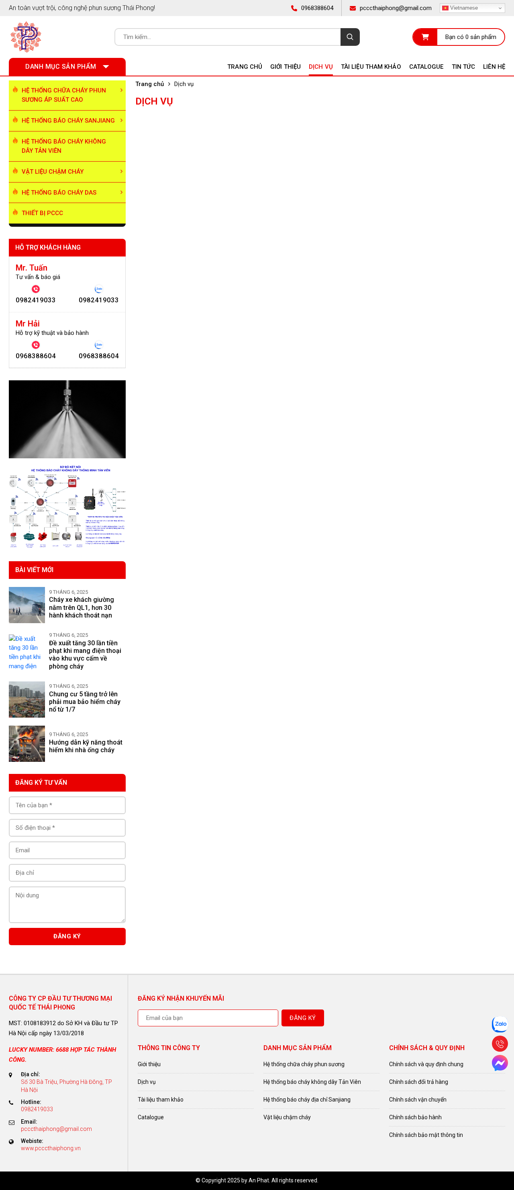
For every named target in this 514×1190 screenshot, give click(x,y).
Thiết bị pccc (42, 213)
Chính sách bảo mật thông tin (426, 1135)
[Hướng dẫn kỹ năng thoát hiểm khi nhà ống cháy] (27, 744)
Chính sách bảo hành (415, 1117)
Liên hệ (494, 66)
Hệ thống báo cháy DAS (59, 192)
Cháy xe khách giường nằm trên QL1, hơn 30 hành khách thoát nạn (81, 607)
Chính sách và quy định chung (426, 1064)
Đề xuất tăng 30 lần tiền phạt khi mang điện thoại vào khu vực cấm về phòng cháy (85, 654)
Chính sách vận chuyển (418, 1099)
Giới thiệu (285, 66)
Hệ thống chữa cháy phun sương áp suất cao (64, 95)
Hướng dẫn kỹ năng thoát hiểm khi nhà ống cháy (85, 746)
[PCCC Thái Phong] (25, 37)
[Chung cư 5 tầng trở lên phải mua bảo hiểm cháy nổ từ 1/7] (27, 699)
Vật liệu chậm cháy (53, 171)
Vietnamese (463, 8)
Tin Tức (463, 66)
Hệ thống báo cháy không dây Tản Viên (64, 146)
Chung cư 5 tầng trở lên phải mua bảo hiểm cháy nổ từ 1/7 (84, 701)
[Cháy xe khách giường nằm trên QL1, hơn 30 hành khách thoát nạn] (27, 605)
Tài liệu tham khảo (371, 66)
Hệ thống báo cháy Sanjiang (68, 120)
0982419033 (36, 300)
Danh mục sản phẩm (60, 66)
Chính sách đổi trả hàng (418, 1082)
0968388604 (36, 356)
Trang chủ (244, 66)
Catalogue (426, 66)
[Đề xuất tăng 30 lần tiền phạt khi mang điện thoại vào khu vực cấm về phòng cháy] (27, 652)
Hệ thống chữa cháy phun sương (304, 1064)
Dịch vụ (321, 66)
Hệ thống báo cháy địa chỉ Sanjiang (307, 1099)
